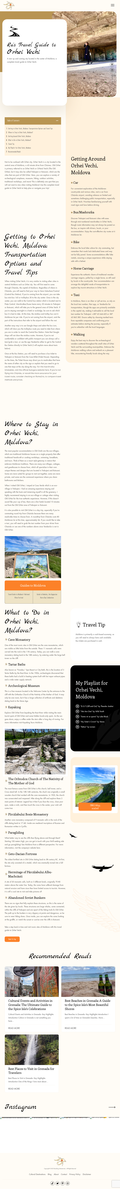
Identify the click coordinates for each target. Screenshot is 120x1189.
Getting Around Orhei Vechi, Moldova (19, 136)
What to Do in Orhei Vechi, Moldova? (19, 140)
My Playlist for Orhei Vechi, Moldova (19, 148)
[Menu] (112, 5)
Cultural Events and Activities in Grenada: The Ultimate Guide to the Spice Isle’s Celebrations (30, 1005)
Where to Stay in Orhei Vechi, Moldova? (20, 132)
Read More (14, 1028)
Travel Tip (11, 144)
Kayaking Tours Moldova (32, 722)
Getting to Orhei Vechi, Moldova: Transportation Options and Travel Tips (30, 128)
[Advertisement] (34, 82)
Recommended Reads (14, 152)
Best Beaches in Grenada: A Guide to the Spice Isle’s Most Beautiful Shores (87, 1005)
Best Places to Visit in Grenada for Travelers (31, 1071)
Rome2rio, (40, 376)
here (47, 370)
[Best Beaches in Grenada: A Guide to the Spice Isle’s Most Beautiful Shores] (88, 982)
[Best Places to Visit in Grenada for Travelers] (32, 1050)
